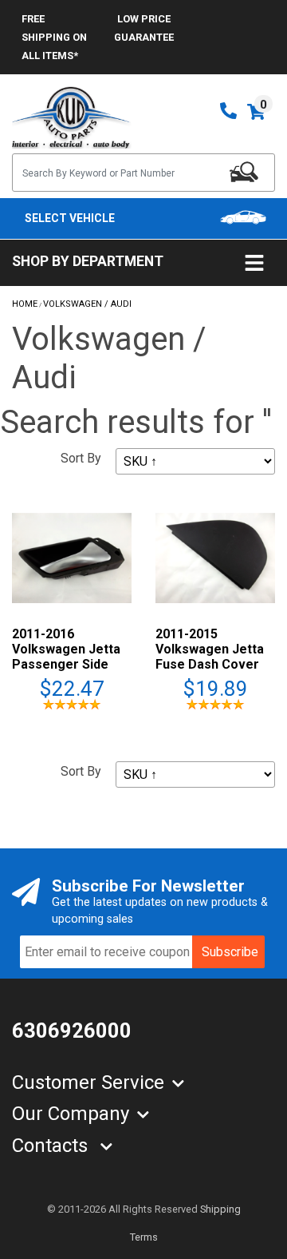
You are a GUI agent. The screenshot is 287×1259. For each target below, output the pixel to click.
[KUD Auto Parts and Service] (72, 116)
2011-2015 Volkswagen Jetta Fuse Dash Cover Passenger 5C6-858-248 (209, 664)
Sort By (81, 458)
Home (24, 304)
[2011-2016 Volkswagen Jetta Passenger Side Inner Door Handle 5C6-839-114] (72, 557)
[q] (244, 171)
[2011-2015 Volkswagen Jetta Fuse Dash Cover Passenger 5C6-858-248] (215, 557)
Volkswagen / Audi (87, 304)
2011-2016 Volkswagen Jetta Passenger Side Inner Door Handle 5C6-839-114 (66, 664)
